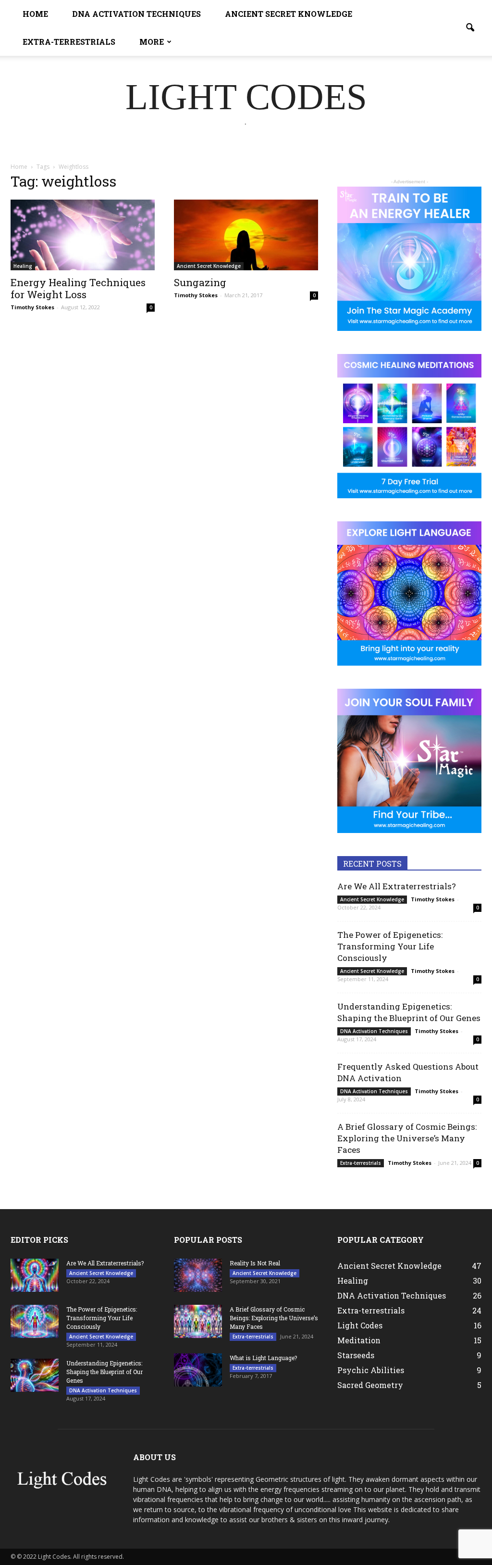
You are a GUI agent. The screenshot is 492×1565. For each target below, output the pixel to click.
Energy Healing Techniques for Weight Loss (78, 288)
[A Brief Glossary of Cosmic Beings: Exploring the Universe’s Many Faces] (198, 1321)
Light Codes (359, 1325)
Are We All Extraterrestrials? (396, 886)
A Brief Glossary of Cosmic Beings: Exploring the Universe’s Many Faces (407, 1138)
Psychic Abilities (370, 1370)
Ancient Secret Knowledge (288, 14)
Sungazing (200, 282)
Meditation (359, 1340)
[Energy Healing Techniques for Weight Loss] (83, 235)
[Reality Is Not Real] (198, 1275)
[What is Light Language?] (198, 1370)
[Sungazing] (246, 235)
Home (35, 14)
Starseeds (355, 1355)
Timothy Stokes (32, 307)
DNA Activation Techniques (136, 14)
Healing (22, 266)
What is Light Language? (263, 1358)
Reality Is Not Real (255, 1263)
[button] (469, 27)
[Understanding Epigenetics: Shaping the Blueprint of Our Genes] (35, 1375)
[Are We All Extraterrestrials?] (35, 1275)
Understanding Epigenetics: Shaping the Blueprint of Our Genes (408, 1012)
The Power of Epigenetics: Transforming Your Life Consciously (390, 946)
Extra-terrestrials (69, 42)
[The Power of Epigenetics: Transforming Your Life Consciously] (35, 1321)
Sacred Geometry (370, 1385)
